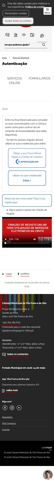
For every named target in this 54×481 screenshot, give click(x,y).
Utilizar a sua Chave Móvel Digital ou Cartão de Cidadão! (27, 155)
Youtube (19, 407)
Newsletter (7, 417)
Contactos (7, 35)
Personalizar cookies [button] (16, 13)
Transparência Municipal (24, 35)
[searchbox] (26, 45)
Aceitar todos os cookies (18, 20)
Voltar (9, 274)
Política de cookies (35, 6)
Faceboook (4, 407)
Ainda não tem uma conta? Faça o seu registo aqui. (25, 200)
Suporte (6, 429)
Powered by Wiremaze (47, 449)
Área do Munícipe (21, 58)
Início (4, 58)
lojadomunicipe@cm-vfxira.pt (17, 330)
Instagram (12, 407)
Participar (16, 35)
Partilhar (25, 273)
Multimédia (32, 35)
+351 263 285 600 (11, 322)
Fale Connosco (9, 423)
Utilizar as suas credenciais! (27, 178)
